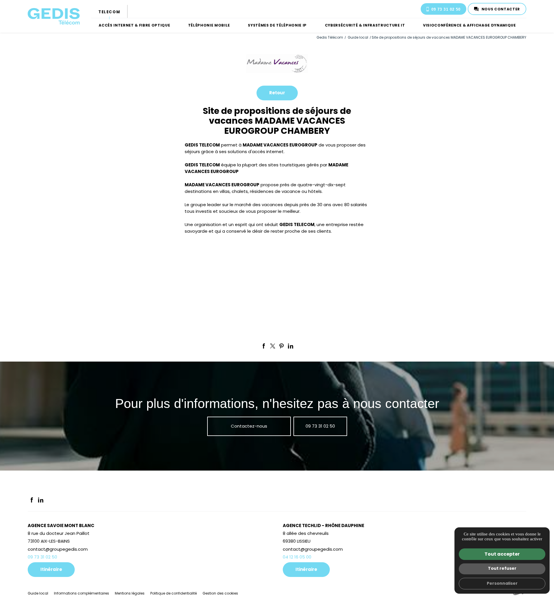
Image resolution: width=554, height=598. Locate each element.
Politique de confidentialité (173, 593)
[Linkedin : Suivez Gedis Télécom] (41, 500)
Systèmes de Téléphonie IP (277, 25)
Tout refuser (502, 568)
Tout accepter (502, 554)
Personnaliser (502, 583)
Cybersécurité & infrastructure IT (365, 25)
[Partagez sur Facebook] (264, 346)
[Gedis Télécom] (54, 16)
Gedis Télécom (330, 37)
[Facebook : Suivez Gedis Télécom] (32, 500)
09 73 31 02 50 (446, 9)
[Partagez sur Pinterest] (282, 346)
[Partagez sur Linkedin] (291, 346)
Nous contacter (501, 9)
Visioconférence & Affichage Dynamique (469, 25)
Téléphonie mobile (209, 25)
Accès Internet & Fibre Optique (134, 25)
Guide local (358, 37)
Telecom (109, 12)
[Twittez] (273, 346)
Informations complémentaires (81, 593)
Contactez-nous (249, 426)
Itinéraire (51, 569)
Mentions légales (130, 593)
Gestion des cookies (220, 593)
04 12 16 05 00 (297, 557)
